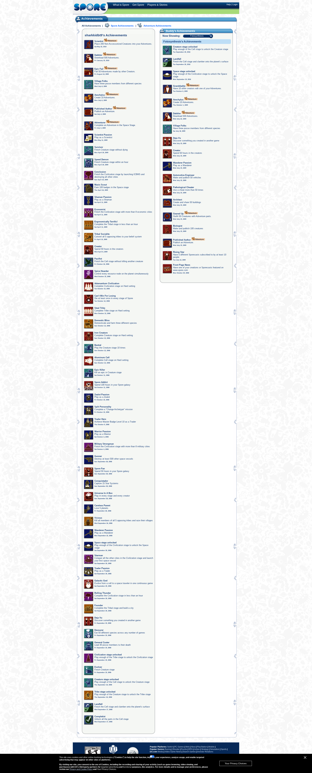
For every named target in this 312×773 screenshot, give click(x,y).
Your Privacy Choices (236, 763)
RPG (190, 749)
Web (187, 747)
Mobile (211, 747)
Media (160, 752)
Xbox (193, 747)
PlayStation (202, 747)
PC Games (179, 747)
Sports (224, 749)
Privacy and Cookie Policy (81, 769)
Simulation (214, 749)
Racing (168, 749)
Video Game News (173, 752)
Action (197, 749)
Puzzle (184, 749)
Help (229, 4)
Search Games (189, 752)
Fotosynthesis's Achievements (182, 41)
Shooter (176, 749)
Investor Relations (205, 752)
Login (235, 4)
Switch (170, 747)
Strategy (204, 749)
